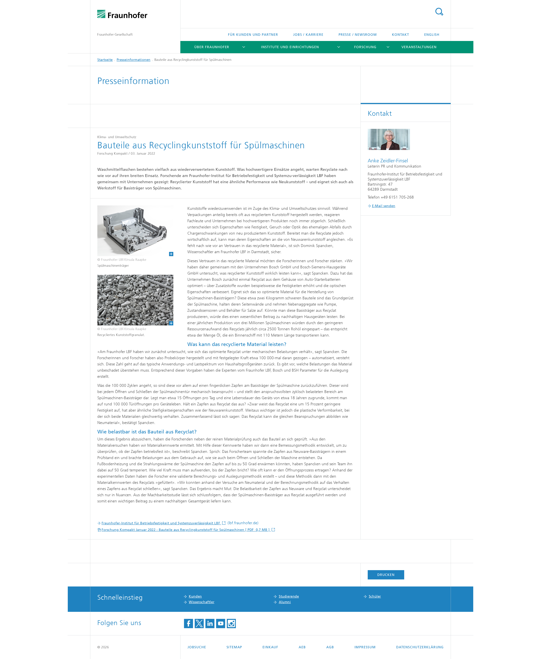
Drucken (386, 575)
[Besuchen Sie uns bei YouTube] (220, 623)
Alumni (285, 602)
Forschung (365, 47)
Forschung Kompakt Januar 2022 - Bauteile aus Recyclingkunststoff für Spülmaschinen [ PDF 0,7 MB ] (186, 530)
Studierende (289, 596)
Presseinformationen (133, 60)
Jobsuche (197, 647)
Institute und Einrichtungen (290, 47)
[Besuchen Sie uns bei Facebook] (188, 623)
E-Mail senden (383, 206)
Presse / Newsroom (358, 35)
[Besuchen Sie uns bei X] (199, 623)
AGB (330, 647)
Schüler (375, 596)
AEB (302, 647)
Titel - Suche (439, 11)
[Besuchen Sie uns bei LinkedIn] (209, 623)
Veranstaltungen (419, 47)
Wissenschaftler (201, 602)
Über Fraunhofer (211, 47)
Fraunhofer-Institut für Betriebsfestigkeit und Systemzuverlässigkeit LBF (161, 523)
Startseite (105, 60)
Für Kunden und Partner (253, 35)
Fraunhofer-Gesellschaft (115, 34)
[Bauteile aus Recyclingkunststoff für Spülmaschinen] (131, 230)
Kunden (195, 596)
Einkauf (270, 647)
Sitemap (234, 647)
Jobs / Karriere (308, 35)
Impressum (365, 647)
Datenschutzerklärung (420, 647)
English (431, 35)
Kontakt (400, 35)
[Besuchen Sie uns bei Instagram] (231, 623)
